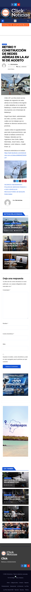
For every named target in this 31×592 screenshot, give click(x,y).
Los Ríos (4, 44)
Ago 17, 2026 (9, 230)
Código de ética (14, 582)
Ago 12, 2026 (9, 248)
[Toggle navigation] (15, 20)
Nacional (19, 223)
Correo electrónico (8, 333)
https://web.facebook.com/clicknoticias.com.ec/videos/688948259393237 (15, 155)
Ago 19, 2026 (8, 485)
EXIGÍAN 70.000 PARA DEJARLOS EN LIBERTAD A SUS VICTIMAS (14, 246)
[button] (28, 21)
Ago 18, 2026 (8, 535)
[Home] (2, 21)
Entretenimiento (8, 528)
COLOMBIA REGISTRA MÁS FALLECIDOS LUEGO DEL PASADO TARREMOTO (14, 500)
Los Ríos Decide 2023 (8, 589)
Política (27, 589)
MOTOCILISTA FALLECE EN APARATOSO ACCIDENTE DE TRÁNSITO (15, 483)
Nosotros (22, 589)
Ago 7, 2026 (9, 266)
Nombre (5, 323)
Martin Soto (19, 230)
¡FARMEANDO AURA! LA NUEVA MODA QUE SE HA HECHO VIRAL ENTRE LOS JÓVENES (15, 534)
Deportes (26, 582)
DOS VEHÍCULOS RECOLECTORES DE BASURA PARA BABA (14, 192)
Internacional (7, 478)
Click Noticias (14, 64)
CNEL (19, 66)
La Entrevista (20, 586)
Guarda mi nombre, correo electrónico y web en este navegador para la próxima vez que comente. (15, 359)
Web (4, 344)
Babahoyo (7, 223)
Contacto (21, 582)
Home (8, 582)
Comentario (6, 290)
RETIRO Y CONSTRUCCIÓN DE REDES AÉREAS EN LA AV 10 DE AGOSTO (15, 53)
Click (4, 558)
